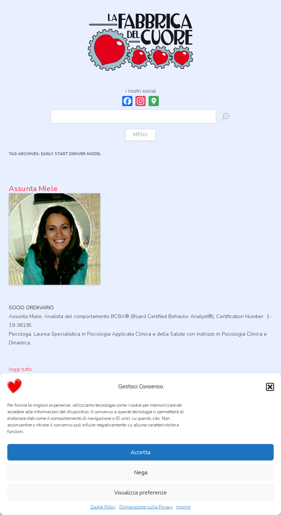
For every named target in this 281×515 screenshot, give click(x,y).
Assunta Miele (33, 189)
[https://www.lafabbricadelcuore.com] (140, 45)
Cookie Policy (103, 507)
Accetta (140, 452)
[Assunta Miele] (54, 291)
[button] (270, 387)
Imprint (183, 507)
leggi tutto (20, 369)
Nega (140, 472)
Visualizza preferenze (140, 492)
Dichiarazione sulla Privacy (146, 507)
